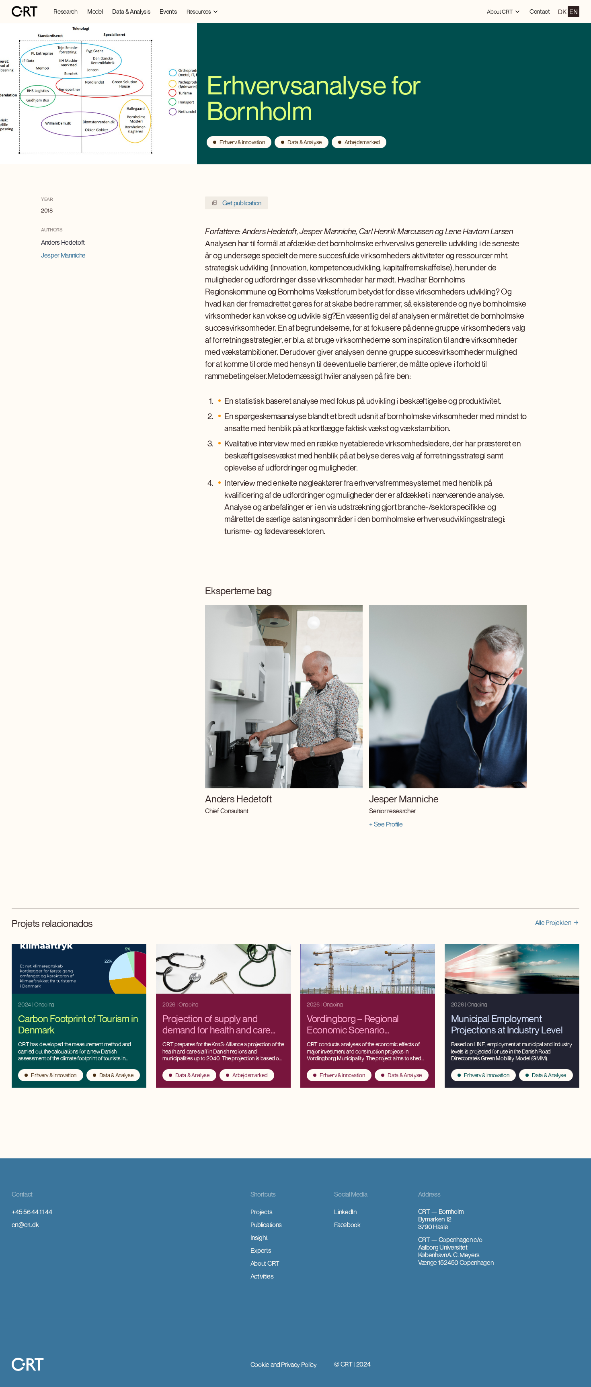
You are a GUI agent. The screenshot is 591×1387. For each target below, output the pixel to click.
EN (573, 12)
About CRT (264, 1263)
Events (168, 11)
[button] (202, 11)
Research (65, 11)
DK (562, 12)
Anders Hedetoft (63, 242)
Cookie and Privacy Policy (283, 1364)
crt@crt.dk (25, 1225)
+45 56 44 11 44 (32, 1212)
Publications (266, 1225)
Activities (262, 1276)
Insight (259, 1238)
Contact (539, 11)
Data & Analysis (131, 11)
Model (95, 11)
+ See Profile (385, 824)
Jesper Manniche (63, 255)
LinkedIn (345, 1212)
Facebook (347, 1225)
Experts (260, 1250)
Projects (261, 1212)
